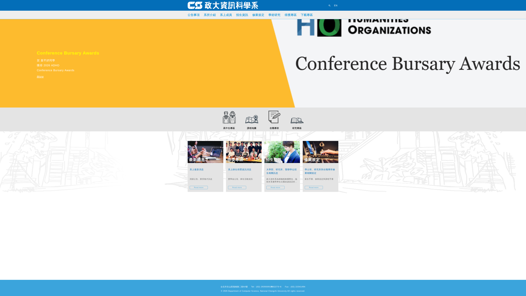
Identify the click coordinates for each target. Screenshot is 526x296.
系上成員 (226, 14)
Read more (199, 187)
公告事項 (194, 14)
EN (336, 6)
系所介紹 (210, 14)
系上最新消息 (197, 169)
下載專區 (307, 14)
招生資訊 (242, 14)
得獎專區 (291, 14)
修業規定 (258, 14)
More (40, 66)
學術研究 (274, 14)
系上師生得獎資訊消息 (239, 169)
